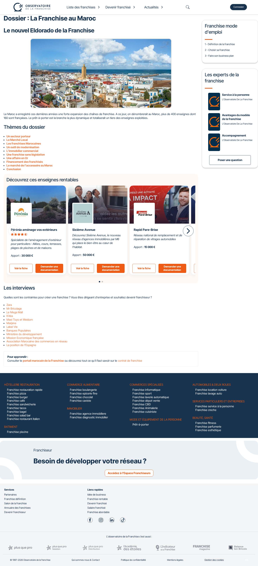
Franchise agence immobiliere (88, 413)
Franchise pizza (16, 393)
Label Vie (12, 327)
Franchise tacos (16, 408)
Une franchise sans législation (25, 154)
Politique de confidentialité (133, 560)
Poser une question (230, 160)
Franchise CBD (142, 404)
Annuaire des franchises (17, 507)
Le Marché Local (17, 140)
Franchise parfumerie (208, 426)
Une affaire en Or (17, 158)
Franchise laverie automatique (151, 397)
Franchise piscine (17, 432)
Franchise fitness (205, 423)
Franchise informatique (146, 389)
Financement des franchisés (24, 161)
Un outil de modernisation (22, 147)
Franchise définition (15, 498)
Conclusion (13, 169)
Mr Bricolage (14, 308)
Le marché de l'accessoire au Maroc (29, 165)
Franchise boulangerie (83, 389)
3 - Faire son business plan (219, 55)
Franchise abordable (98, 512)
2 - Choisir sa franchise (217, 49)
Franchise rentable (97, 498)
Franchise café (16, 400)
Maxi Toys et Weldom (19, 319)
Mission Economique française (25, 338)
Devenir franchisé (97, 503)
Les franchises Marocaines (23, 143)
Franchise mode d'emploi (221, 29)
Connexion (238, 7)
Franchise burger (17, 397)
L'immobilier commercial (22, 151)
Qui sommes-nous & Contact (86, 560)
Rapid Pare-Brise (146, 230)
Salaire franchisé (96, 507)
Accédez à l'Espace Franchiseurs (129, 473)
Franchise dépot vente (146, 400)
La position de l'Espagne (21, 345)
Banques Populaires (18, 330)
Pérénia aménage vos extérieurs (34, 230)
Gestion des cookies (214, 560)
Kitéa (9, 316)
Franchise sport (142, 393)
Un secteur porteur (18, 136)
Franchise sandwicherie (21, 404)
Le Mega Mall (14, 312)
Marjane (11, 323)
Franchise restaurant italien (23, 419)
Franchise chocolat (81, 397)
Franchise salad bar (19, 415)
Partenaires (10, 494)
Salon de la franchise (15, 503)
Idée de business (96, 494)
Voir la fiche (21, 268)
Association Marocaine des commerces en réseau (36, 341)
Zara (9, 305)
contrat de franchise (130, 360)
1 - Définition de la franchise (220, 44)
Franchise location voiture (211, 389)
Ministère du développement (24, 334)
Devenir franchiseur (15, 512)
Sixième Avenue (83, 230)
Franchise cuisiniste (145, 411)
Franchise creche (205, 410)
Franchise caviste (80, 400)
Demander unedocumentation (49, 268)
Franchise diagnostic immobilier (89, 417)
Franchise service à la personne (214, 406)
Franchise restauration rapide (24, 389)
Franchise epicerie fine (83, 393)
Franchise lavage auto (208, 393)
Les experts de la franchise (222, 77)
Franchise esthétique (208, 430)
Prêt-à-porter (141, 424)
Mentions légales (175, 560)
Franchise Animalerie (145, 408)
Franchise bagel (16, 411)
